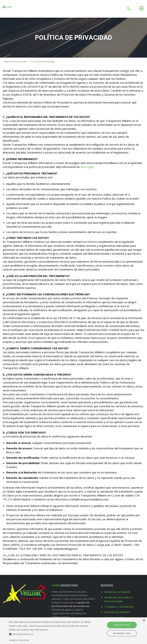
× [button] (144, 620)
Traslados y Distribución (119, 606)
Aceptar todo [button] (122, 624)
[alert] (73, 630)
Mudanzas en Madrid (117, 592)
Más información (39, 629)
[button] (51, 634)
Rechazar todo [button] (122, 633)
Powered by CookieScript (19, 640)
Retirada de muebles (117, 612)
